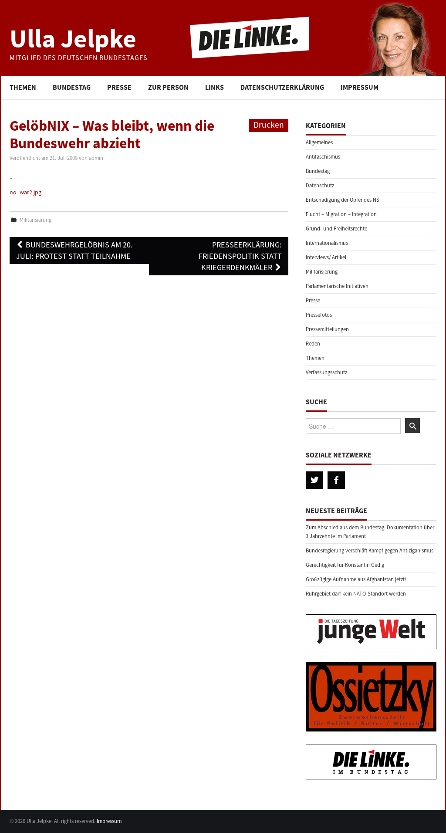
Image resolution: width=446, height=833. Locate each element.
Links (214, 87)
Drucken (268, 124)
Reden (313, 343)
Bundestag (72, 87)
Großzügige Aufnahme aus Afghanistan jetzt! (356, 579)
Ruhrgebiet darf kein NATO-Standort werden (356, 593)
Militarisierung (35, 220)
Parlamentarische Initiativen (337, 286)
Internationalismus (327, 243)
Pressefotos (319, 315)
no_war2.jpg (25, 192)
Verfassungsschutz (326, 372)
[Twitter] (314, 480)
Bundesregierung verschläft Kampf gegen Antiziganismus (369, 550)
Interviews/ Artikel (326, 257)
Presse (119, 87)
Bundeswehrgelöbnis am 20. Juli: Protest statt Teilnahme (74, 250)
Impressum (359, 87)
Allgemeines (319, 142)
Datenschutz (320, 185)
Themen (23, 87)
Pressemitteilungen (327, 329)
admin (96, 158)
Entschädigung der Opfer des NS (342, 199)
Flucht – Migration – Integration (341, 214)
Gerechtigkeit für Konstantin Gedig (345, 565)
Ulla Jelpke (73, 38)
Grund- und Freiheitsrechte (336, 228)
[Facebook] (336, 480)
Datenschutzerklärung (282, 87)
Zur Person (168, 87)
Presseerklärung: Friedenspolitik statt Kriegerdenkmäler (240, 256)
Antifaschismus (323, 156)
